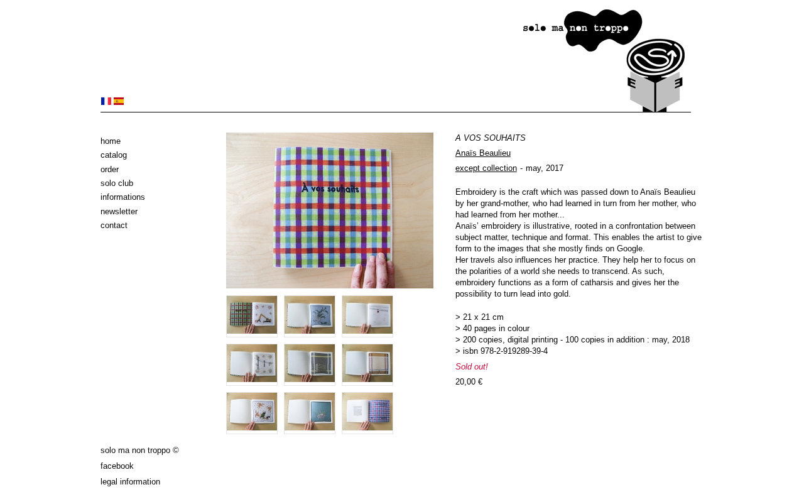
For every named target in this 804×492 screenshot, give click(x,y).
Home (110, 141)
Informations (122, 197)
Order (109, 169)
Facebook (117, 466)
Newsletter (119, 211)
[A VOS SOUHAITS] (106, 102)
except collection (486, 168)
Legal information (130, 481)
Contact (114, 225)
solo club (116, 183)
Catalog (113, 155)
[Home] (395, 109)
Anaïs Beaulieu (483, 153)
